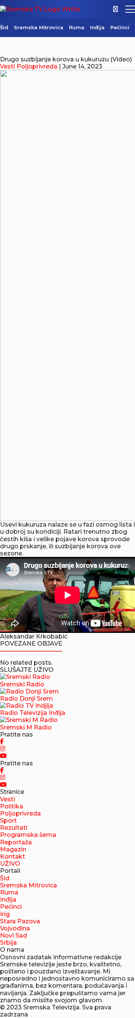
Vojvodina (15, 928)
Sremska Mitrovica (38, 27)
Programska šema (28, 834)
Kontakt (12, 856)
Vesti (7, 66)
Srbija (8, 942)
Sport (8, 820)
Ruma (76, 27)
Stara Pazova (20, 921)
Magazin (13, 849)
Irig (5, 914)
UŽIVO (10, 863)
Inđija (97, 27)
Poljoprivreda (36, 66)
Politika (11, 806)
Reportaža (16, 842)
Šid (4, 27)
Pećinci (119, 27)
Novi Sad (13, 935)
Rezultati (13, 827)
